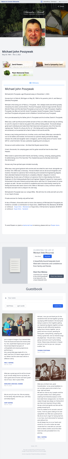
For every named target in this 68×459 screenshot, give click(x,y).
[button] (17, 324)
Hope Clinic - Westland (21, 207)
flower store (55, 225)
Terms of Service (39, 451)
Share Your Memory (56, 276)
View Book (38, 256)
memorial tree (27, 225)
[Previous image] (4, 325)
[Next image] (31, 325)
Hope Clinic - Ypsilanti (21, 209)
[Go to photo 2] (51, 379)
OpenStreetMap (36, 454)
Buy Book (47, 256)
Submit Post (57, 306)
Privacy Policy (29, 451)
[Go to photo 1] (16, 335)
